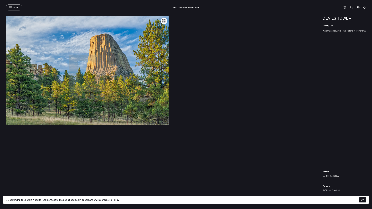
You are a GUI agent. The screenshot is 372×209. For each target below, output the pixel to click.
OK (362, 200)
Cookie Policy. (112, 200)
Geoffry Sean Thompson (186, 7)
